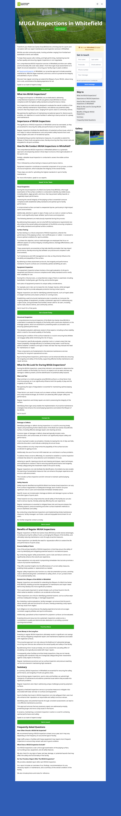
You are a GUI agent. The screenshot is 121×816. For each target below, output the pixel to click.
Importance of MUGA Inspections (88, 98)
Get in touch (60, 29)
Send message (90, 84)
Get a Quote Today (45, 313)
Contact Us (46, 418)
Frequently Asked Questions (86, 120)
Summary (80, 117)
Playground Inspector (26, 71)
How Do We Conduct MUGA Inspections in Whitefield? (86, 102)
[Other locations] (97, 4)
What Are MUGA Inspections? (86, 95)
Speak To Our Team (45, 182)
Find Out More (46, 627)
